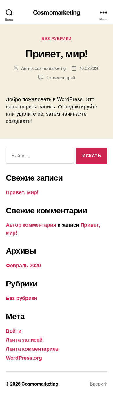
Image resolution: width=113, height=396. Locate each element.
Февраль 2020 (23, 265)
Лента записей (24, 340)
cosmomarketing (50, 68)
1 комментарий (60, 77)
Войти (13, 331)
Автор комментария (31, 224)
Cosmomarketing (56, 12)
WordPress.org (24, 358)
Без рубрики (56, 38)
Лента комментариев (32, 349)
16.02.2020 (89, 68)
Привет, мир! (56, 53)
